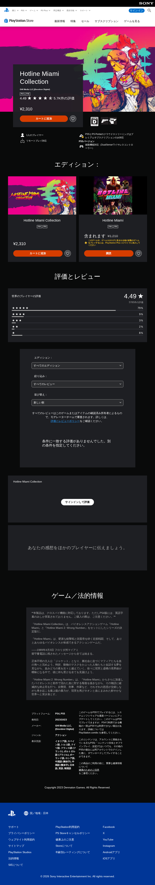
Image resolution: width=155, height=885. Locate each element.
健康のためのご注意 (89, 770)
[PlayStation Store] (19, 21)
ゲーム (32, 10)
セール (85, 21)
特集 (73, 21)
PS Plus (44, 10)
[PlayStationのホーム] (6, 10)
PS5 (23, 10)
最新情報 (70, 10)
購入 (14, 10)
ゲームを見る (132, 21)
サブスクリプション (107, 21)
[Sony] (146, 5)
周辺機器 (57, 10)
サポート (84, 10)
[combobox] (77, 365)
